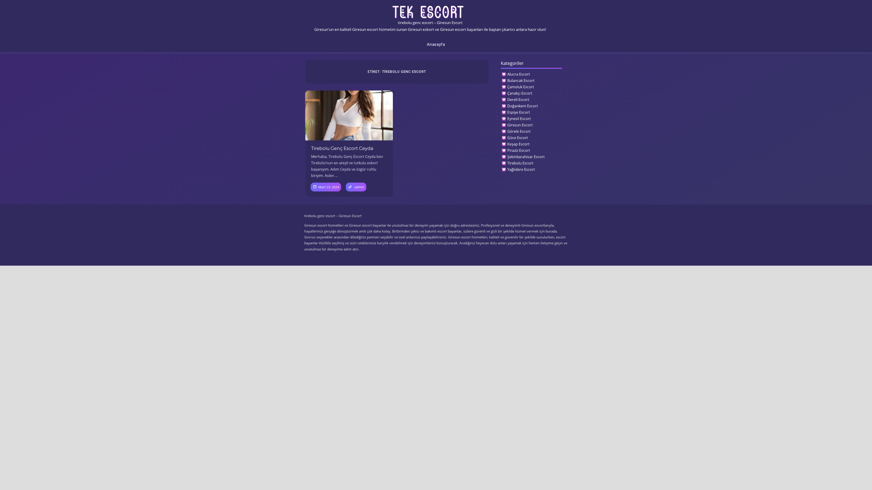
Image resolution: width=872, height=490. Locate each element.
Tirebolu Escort (520, 163)
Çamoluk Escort (520, 86)
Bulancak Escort (521, 80)
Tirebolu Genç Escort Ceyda (342, 148)
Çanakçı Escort (519, 93)
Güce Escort (517, 137)
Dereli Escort (518, 99)
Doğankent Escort (522, 105)
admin (359, 187)
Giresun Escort (520, 124)
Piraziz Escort (518, 150)
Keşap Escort (518, 144)
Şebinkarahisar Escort (526, 156)
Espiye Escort (518, 112)
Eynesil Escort (519, 118)
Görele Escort (519, 131)
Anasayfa (436, 44)
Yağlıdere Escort (521, 169)
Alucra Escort (518, 74)
